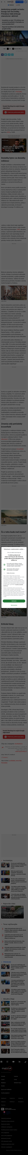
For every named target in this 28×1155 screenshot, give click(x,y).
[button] (14, 573)
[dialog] (14, 577)
